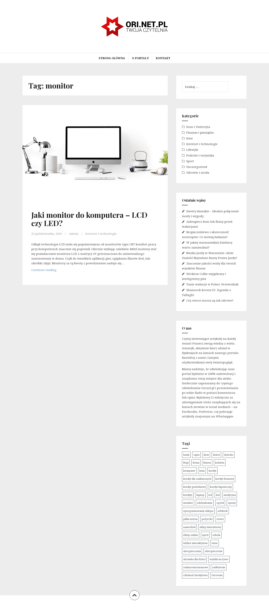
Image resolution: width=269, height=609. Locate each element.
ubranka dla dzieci (194, 559)
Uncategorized (196, 167)
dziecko (228, 454)
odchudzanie (204, 503)
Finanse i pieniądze (200, 132)
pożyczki (206, 519)
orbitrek (222, 511)
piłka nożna (190, 519)
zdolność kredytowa (195, 575)
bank (186, 454)
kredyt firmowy (224, 478)
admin (74, 234)
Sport (190, 161)
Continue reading (51, 271)
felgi (186, 462)
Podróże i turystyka (200, 155)
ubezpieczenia (192, 551)
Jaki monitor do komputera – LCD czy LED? (89, 219)
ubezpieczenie (214, 551)
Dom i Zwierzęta (198, 127)
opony (232, 503)
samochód (189, 527)
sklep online (190, 535)
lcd (210, 495)
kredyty (187, 495)
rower (220, 519)
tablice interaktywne (195, 543)
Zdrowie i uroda (197, 172)
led (218, 495)
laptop (200, 495)
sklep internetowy (210, 527)
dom (206, 454)
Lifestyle (192, 150)
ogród (220, 503)
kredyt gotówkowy (194, 487)
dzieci (216, 454)
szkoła (216, 535)
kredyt (212, 470)
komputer (189, 470)
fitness (207, 462)
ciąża (196, 454)
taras (215, 543)
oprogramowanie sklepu (198, 511)
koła (202, 470)
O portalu (140, 58)
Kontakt (163, 58)
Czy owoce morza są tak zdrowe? (209, 300)
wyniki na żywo (219, 559)
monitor (188, 503)
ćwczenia (217, 575)
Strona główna (112, 58)
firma (196, 462)
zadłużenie (218, 567)
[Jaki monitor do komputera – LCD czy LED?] (94, 154)
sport (205, 535)
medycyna (230, 495)
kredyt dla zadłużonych (197, 478)
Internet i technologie (101, 234)
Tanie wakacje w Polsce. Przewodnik (212, 284)
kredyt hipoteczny (221, 487)
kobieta (219, 462)
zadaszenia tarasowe (195, 567)
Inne (189, 138)
